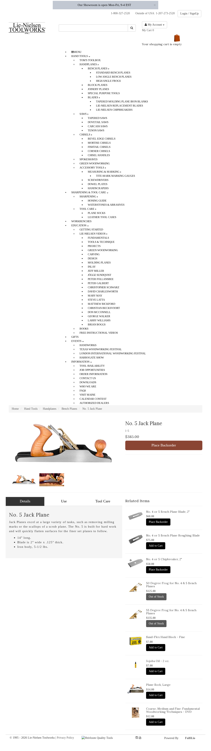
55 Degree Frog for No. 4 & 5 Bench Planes (171, 611)
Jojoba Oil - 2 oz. (157, 661)
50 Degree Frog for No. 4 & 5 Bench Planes (171, 584)
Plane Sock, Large (158, 685)
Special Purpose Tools (104, 93)
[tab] (25, 501)
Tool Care (102, 501)
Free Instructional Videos (99, 332)
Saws (83, 113)
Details (25, 501)
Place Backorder (163, 445)
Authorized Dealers (94, 403)
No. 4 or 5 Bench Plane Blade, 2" (168, 512)
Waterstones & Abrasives (106, 204)
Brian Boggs (97, 324)
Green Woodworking (103, 250)
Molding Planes (99, 262)
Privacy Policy (65, 737)
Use (64, 501)
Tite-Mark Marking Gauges (115, 175)
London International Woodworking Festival (113, 353)
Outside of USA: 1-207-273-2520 (154, 13)
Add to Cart (156, 545)
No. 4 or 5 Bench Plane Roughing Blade (173, 535)
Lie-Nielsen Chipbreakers (114, 109)
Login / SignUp (189, 13)
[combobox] (93, 28)
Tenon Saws (96, 130)
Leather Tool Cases (102, 217)
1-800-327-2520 (119, 13)
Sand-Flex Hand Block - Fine (165, 637)
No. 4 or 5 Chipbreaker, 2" (164, 559)
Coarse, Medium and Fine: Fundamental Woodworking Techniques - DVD (173, 710)
